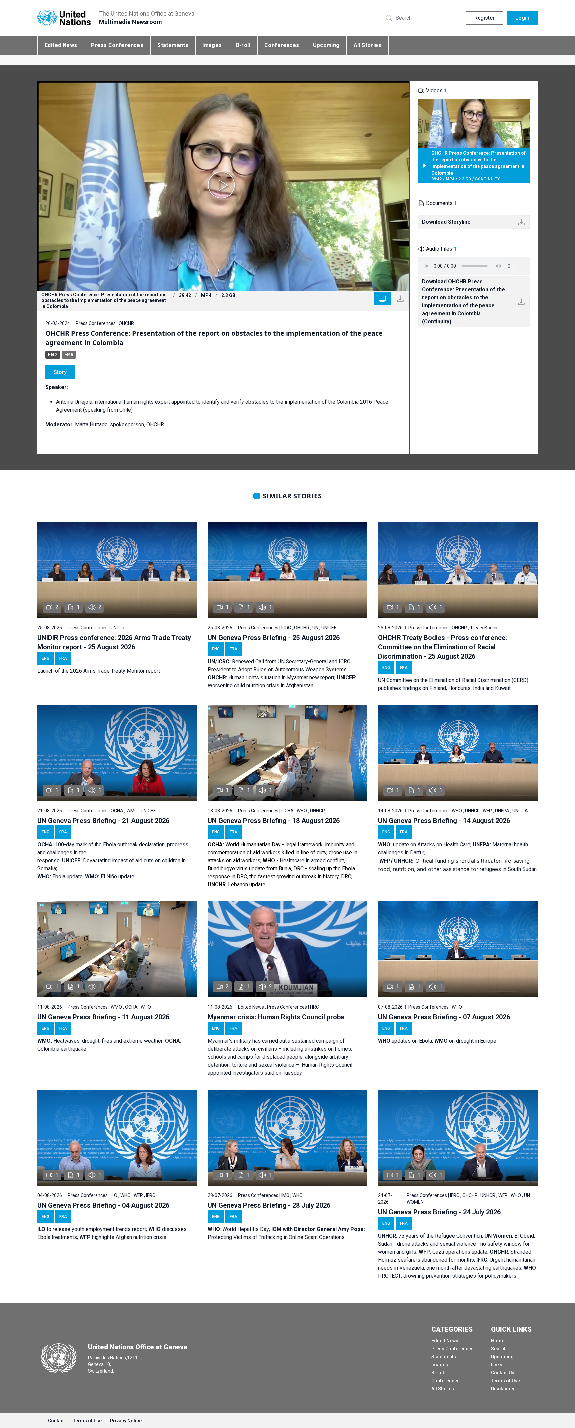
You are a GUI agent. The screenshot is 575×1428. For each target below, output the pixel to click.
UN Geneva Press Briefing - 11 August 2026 (103, 1017)
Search (499, 1348)
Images (212, 45)
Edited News (61, 45)
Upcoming (326, 45)
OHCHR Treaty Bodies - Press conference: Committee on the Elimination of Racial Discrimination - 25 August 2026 (442, 647)
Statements (172, 45)
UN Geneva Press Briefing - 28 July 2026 (269, 1205)
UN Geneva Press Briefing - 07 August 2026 (444, 1017)
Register (484, 18)
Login (522, 18)
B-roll (243, 45)
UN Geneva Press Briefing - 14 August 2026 (444, 821)
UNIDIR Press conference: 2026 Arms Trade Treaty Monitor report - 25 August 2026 (114, 642)
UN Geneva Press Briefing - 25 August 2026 (274, 638)
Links (496, 1364)
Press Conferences (117, 45)
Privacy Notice (126, 1420)
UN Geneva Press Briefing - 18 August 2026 (274, 821)
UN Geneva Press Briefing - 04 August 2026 (103, 1205)
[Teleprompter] (382, 298)
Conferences (281, 45)
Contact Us (502, 1372)
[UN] (64, 18)
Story (60, 372)
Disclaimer (503, 1388)
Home (497, 1340)
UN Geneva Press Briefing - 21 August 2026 (103, 821)
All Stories (367, 45)
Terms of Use (505, 1380)
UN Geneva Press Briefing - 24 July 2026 (439, 1212)
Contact (56, 1420)
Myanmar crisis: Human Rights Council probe (276, 1017)
